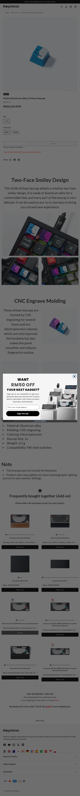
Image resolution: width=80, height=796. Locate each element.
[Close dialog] (74, 376)
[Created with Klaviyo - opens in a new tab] (40, 421)
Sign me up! (23, 413)
